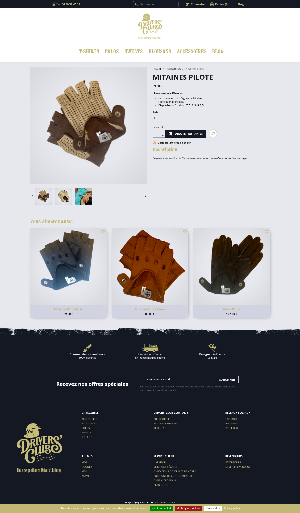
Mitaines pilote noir (68, 309)
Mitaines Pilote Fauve (150, 309)
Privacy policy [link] (232, 508)
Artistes (159, 428)
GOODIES (87, 466)
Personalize (213, 508)
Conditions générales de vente (174, 471)
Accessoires (191, 51)
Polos (112, 51)
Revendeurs (233, 462)
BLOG (218, 51)
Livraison (159, 462)
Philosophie (161, 419)
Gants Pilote (231, 309)
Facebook (231, 419)
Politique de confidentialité (173, 475)
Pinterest (231, 428)
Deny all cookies (189, 508)
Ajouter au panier (186, 134)
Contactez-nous (164, 480)
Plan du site (161, 484)
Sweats (133, 51)
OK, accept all (163, 508)
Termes (171, 502)
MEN (84, 471)
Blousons (160, 51)
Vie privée (160, 502)
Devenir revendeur (238, 466)
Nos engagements (165, 423)
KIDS (84, 462)
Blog (241, 4)
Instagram (232, 423)
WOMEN (86, 475)
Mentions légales (165, 466)
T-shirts (89, 51)
